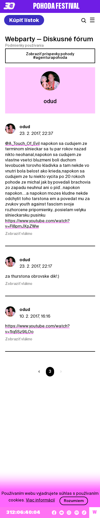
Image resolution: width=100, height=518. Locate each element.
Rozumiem (74, 501)
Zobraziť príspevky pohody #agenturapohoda (50, 56)
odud (24, 126)
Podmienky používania (24, 45)
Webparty (20, 39)
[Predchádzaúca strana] (40, 371)
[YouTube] (61, 512)
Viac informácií (40, 500)
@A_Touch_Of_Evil (22, 143)
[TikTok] (84, 512)
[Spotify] (76, 512)
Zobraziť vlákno (18, 234)
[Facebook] (54, 512)
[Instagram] (69, 512)
